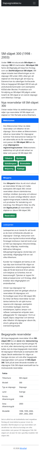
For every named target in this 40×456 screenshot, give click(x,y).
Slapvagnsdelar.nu (12, 3)
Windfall (23, 448)
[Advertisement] (20, 30)
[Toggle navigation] (34, 3)
